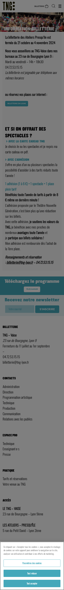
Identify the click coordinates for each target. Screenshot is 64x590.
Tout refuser (32, 573)
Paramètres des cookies (32, 563)
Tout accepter (32, 583)
